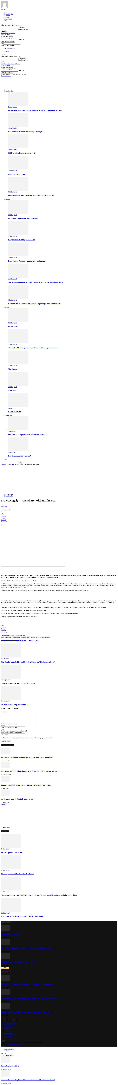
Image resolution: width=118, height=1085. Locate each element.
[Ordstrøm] (18, 385)
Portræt (6, 17)
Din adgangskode (23, 29)
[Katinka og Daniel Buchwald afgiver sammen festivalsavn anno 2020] (5, 753)
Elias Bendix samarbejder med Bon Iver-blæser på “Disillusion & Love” (35, 110)
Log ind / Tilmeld (9, 48)
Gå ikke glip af (12, 170)
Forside (3, 464)
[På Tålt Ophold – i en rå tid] (11, 847)
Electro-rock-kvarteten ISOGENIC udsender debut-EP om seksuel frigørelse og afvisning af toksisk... (39, 895)
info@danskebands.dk (14, 1044)
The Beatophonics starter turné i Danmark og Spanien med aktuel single (35, 282)
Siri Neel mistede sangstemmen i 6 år (22, 153)
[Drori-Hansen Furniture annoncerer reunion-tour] (18, 256)
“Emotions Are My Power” (18, 635)
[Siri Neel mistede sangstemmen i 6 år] (18, 148)
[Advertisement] (34, 81)
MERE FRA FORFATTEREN (29, 640)
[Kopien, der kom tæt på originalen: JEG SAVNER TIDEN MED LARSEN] (5, 767)
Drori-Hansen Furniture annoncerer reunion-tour (27, 261)
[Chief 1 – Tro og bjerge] (18, 169)
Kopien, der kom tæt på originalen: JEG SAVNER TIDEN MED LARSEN (29, 771)
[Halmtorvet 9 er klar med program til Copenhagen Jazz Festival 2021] (18, 298)
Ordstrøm (12, 390)
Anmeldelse (11, 431)
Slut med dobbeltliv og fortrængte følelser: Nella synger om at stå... (26, 785)
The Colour (12, 369)
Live (5, 20)
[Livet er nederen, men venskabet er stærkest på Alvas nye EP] (18, 190)
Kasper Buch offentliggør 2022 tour (21, 240)
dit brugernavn (22, 27)
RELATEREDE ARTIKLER (10, 640)
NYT (6, 12)
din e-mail (21, 39)
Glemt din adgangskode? (8, 33)
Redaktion (4, 506)
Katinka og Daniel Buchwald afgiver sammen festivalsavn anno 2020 (27, 757)
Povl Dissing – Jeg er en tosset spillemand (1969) (26, 435)
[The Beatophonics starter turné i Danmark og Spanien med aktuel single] (18, 277)
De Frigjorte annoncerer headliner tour (23, 218)
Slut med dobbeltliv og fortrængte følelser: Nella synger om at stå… (33, 348)
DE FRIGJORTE (14, 412)
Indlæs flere (4, 804)
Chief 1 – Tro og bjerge (17, 174)
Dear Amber (12, 326)
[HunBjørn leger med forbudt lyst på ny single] (18, 126)
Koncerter (7, 15)
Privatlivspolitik (5, 34)
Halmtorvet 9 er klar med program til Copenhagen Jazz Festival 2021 (34, 304)
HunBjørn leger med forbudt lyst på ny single (25, 132)
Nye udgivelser (8, 14)
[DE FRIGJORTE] (18, 406)
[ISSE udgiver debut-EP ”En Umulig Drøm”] (11, 868)
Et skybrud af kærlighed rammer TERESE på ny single (22, 916)
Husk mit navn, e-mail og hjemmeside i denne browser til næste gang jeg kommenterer (28, 738)
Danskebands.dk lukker (10, 934)
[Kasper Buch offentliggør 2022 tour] (18, 234)
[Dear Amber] (18, 321)
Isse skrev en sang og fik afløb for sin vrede (17, 799)
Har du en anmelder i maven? (19, 456)
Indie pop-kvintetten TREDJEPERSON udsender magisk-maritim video (29, 637)
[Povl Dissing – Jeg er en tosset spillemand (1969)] (18, 429)
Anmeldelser (8, 19)
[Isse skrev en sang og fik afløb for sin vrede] (5, 795)
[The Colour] (18, 364)
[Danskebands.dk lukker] (5, 931)
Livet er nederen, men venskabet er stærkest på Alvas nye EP (31, 195)
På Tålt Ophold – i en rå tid (11, 853)
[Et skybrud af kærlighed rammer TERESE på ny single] (11, 911)
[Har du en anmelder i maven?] (18, 450)
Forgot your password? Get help (10, 64)
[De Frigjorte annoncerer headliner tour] (18, 213)
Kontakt (6, 51)
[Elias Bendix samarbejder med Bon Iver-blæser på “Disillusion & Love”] (18, 105)
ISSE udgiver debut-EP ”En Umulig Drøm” (17, 874)
